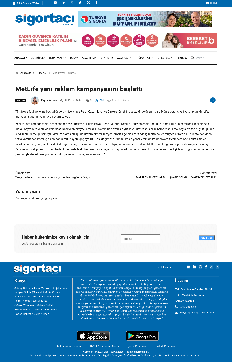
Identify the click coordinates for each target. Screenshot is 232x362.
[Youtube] (55, 4)
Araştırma (89, 57)
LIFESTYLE (164, 57)
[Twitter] (217, 267)
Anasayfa (20, 57)
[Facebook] (96, 4)
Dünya (74, 57)
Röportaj (143, 57)
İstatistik (106, 57)
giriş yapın (51, 198)
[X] (88, 4)
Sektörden (38, 57)
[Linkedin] (63, 4)
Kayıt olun (206, 237)
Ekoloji (183, 57)
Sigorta (42, 72)
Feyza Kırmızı (49, 100)
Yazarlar (123, 57)
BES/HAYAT (56, 57)
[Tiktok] (80, 4)
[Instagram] (71, 4)
